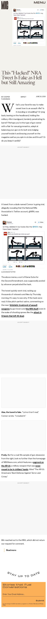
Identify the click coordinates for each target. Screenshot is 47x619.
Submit (40, 600)
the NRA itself (32, 309)
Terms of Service (33, 603)
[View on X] (23, 392)
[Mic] (4, 5)
